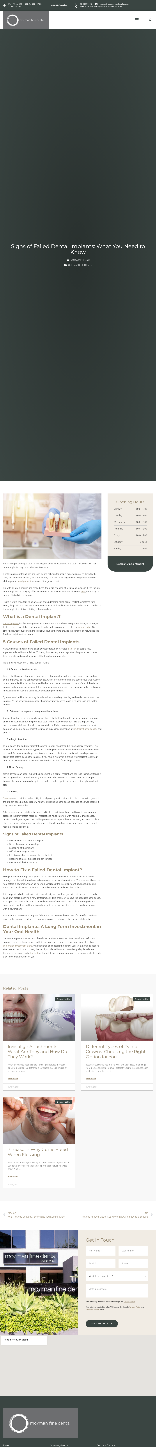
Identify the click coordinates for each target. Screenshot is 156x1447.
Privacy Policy (129, 1302)
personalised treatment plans (17, 945)
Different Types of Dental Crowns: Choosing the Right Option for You (116, 1051)
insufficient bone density (85, 729)
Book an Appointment (130, 563)
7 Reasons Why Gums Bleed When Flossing (38, 1152)
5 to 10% (72, 648)
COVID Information (59, 5)
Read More (13, 1079)
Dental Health (85, 265)
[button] (150, 19)
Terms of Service (92, 1309)
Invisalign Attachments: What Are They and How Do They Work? (37, 1051)
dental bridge (84, 627)
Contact (34, 953)
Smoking (7, 798)
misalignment (24, 581)
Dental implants (11, 623)
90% (83, 591)
